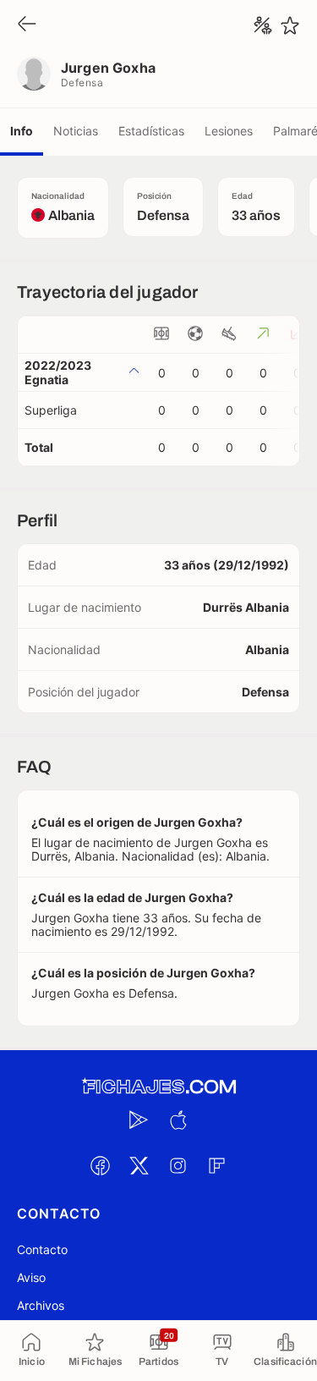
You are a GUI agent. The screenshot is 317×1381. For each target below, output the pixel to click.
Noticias (75, 131)
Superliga (51, 410)
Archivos (40, 1305)
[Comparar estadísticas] (263, 25)
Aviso (31, 1277)
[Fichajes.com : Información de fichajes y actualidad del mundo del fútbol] (159, 1087)
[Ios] (178, 1119)
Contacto (42, 1249)
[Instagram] (178, 1165)
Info (21, 131)
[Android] (139, 1119)
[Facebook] (100, 1165)
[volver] (27, 25)
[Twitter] (139, 1165)
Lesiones (229, 131)
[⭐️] (290, 25)
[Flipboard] (217, 1165)
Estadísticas (151, 131)
